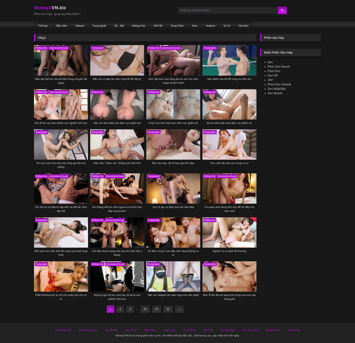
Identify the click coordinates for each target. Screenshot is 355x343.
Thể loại (43, 25)
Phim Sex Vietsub (279, 84)
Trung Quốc (99, 25)
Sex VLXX (131, 330)
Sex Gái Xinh (227, 330)
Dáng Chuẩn (273, 330)
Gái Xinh (243, 25)
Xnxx (195, 25)
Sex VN (273, 75)
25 (156, 308)
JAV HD (157, 25)
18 (145, 308)
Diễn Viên (61, 25)
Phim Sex (274, 71)
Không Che (138, 25)
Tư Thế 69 (189, 330)
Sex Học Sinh (250, 330)
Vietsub (79, 25)
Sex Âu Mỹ (111, 330)
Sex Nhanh (275, 93)
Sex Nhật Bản (277, 88)
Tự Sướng (294, 330)
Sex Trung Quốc (88, 330)
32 (168, 308)
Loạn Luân (169, 330)
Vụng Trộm (177, 25)
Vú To (227, 25)
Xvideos (210, 25)
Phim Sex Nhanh (279, 66)
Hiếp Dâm (150, 330)
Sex (270, 62)
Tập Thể (208, 330)
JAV (270, 79)
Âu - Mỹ (119, 25)
